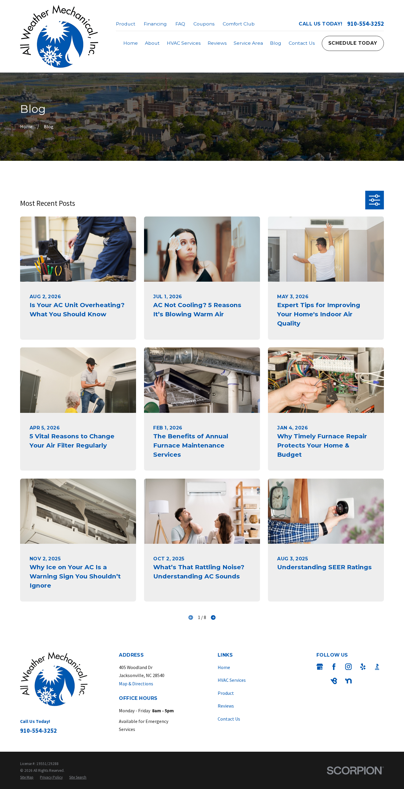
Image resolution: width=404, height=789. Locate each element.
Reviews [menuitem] (217, 43)
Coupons (203, 24)
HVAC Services (232, 680)
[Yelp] (363, 666)
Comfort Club (239, 24)
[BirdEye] (334, 681)
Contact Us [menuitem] (302, 43)
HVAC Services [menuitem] (184, 43)
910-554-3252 (365, 24)
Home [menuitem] (130, 43)
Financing (155, 24)
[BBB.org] (377, 666)
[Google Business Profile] (319, 666)
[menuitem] (26, 777)
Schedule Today (352, 43)
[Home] (59, 36)
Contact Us (229, 719)
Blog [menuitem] (275, 43)
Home (224, 667)
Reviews (226, 706)
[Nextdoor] (348, 681)
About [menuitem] (152, 43)
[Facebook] (334, 666)
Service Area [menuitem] (248, 43)
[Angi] (319, 681)
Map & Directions (136, 684)
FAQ (180, 24)
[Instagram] (348, 666)
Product (125, 24)
